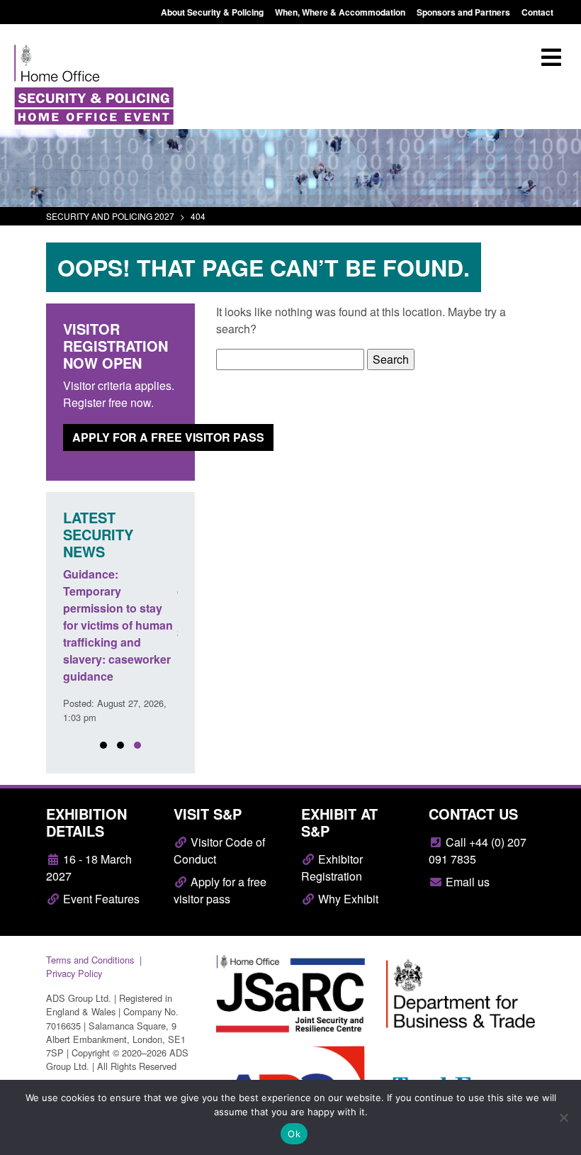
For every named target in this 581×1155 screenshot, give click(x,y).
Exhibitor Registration (332, 867)
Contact (537, 12)
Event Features (100, 899)
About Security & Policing (212, 12)
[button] (103, 745)
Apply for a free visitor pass (168, 437)
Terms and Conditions (90, 959)
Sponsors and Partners (463, 12)
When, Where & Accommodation (340, 12)
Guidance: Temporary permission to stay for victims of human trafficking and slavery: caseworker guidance (118, 625)
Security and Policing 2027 (110, 216)
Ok (294, 1133)
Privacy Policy (74, 973)
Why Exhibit (346, 899)
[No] (563, 1117)
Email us (466, 882)
